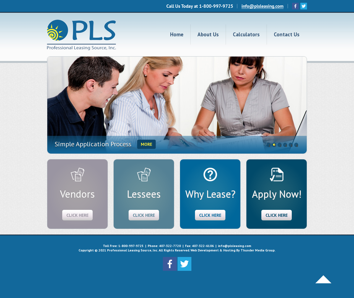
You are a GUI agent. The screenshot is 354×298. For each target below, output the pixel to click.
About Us (208, 34)
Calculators (246, 34)
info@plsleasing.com (234, 246)
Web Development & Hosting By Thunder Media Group (233, 250)
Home (176, 34)
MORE (146, 144)
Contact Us (287, 34)
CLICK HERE (77, 215)
